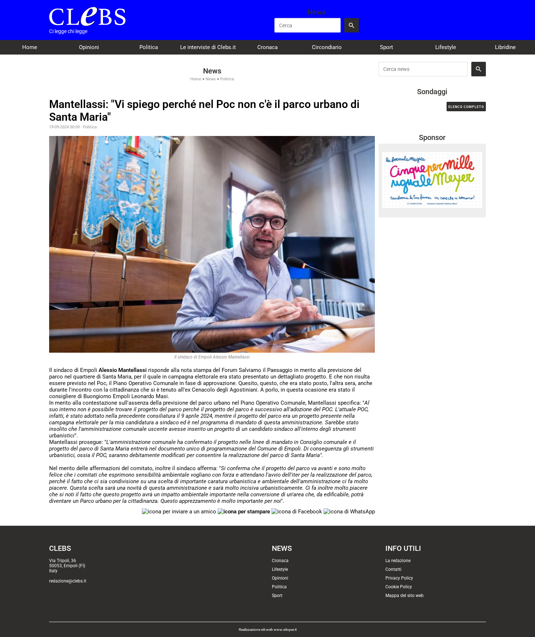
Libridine (505, 47)
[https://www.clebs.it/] (87, 16)
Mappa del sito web (404, 595)
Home (29, 47)
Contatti (393, 569)
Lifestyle (445, 47)
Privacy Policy (399, 578)
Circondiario (327, 47)
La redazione (398, 560)
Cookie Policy (398, 586)
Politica (148, 47)
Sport (386, 47)
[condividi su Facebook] (297, 511)
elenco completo (466, 107)
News (211, 79)
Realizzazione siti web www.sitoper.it (268, 630)
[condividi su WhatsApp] (349, 511)
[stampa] (244, 511)
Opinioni (89, 47)
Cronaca (267, 47)
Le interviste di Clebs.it (208, 47)
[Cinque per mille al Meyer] (432, 179)
